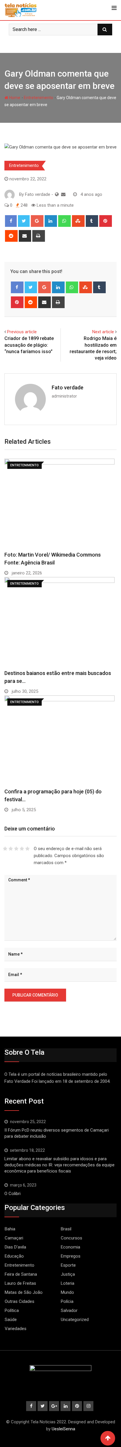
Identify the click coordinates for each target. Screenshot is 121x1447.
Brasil (66, 1229)
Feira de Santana (21, 1274)
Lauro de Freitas (20, 1283)
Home (14, 97)
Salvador (69, 1310)
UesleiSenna (63, 1429)
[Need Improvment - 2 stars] (11, 849)
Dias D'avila (15, 1247)
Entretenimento (38, 97)
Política (12, 1310)
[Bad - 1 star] (5, 849)
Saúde (11, 1319)
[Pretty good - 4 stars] (22, 849)
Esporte (68, 1265)
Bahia (10, 1229)
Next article (103, 331)
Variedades (15, 1328)
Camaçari (14, 1238)
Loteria (67, 1283)
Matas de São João (24, 1292)
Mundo (67, 1292)
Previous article (22, 331)
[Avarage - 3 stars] (16, 849)
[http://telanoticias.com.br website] (56, 194)
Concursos (71, 1238)
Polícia (67, 1301)
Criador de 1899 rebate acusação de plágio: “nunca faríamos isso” (29, 345)
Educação (14, 1256)
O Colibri (12, 1193)
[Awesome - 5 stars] (27, 849)
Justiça (68, 1274)
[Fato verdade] (63, 194)
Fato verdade (67, 387)
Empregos (70, 1256)
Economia (70, 1247)
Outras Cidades (19, 1301)
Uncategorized (75, 1319)
